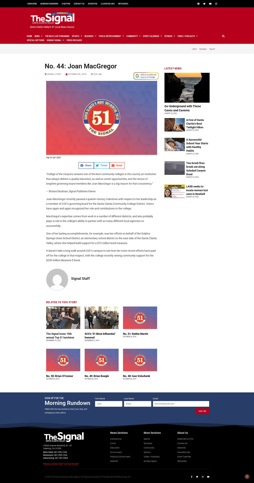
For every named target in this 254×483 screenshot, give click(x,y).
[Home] (189, 49)
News (37, 36)
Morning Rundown (49, 4)
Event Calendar (151, 36)
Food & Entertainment (110, 36)
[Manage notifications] (247, 476)
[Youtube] (210, 3)
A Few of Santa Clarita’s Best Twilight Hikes (195, 123)
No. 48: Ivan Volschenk (136, 376)
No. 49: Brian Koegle (97, 376)
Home (29, 36)
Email (155, 398)
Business (89, 36)
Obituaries (123, 4)
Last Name (129, 398)
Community (132, 36)
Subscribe (32, 4)
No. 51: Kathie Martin (135, 333)
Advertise (92, 4)
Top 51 (212, 49)
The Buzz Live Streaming (57, 36)
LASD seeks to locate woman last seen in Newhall (197, 190)
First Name (100, 398)
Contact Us (79, 4)
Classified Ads (108, 4)
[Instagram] (216, 3)
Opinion (168, 36)
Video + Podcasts (186, 36)
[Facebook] (198, 3)
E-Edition (66, 4)
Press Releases (74, 40)
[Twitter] (204, 3)
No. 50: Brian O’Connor (59, 376)
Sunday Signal (54, 40)
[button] (223, 36)
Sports (75, 36)
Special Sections (35, 40)
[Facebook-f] (191, 477)
